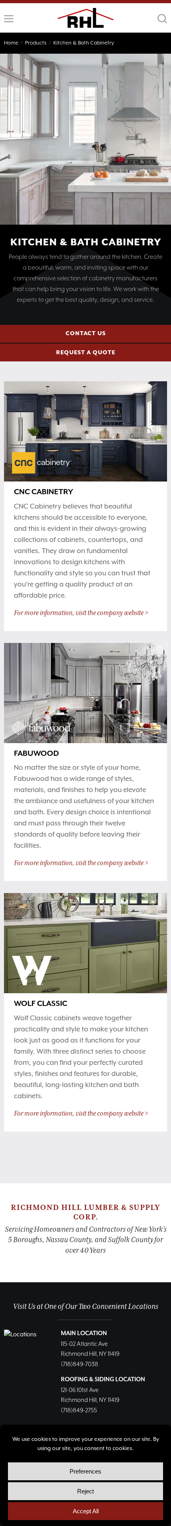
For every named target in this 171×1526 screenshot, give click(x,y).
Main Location (84, 1333)
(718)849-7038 (79, 1364)
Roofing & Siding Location (103, 1379)
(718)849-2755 (79, 1410)
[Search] (162, 18)
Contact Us (86, 333)
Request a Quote (85, 352)
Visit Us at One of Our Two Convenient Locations (85, 1306)
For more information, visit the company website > (81, 613)
